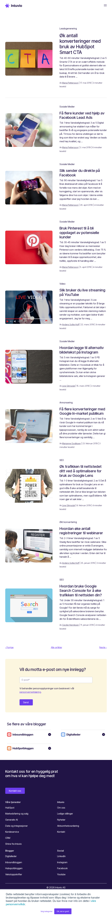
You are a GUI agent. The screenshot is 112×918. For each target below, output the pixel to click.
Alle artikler (56, 647)
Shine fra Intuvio (13, 843)
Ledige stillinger (65, 813)
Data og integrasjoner (16, 825)
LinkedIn (61, 856)
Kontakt (61, 831)
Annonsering (66, 402)
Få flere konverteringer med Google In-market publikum (82, 411)
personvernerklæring (30, 692)
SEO (62, 460)
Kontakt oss (15, 790)
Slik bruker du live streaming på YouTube (82, 292)
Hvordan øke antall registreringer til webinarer (81, 530)
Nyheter (61, 819)
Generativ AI (11, 819)
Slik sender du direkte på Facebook (80, 172)
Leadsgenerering (68, 28)
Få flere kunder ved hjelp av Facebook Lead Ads (82, 115)
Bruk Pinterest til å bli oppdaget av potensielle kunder (79, 232)
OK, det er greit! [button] (63, 911)
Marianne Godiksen (71, 443)
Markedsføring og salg (16, 813)
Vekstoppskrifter (13, 874)
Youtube (61, 874)
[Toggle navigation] (104, 5)
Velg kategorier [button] (46, 911)
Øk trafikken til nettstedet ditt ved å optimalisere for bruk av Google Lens (81, 471)
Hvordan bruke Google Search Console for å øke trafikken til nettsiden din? (81, 590)
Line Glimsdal (68, 386)
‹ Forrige (9, 647)
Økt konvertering (68, 522)
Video (62, 283)
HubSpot (9, 807)
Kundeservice (12, 831)
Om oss (61, 807)
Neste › (103, 647)
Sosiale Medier (67, 106)
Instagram (62, 862)
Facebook (62, 868)
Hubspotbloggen (13, 868)
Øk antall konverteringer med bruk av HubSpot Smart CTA (80, 44)
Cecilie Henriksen (70, 625)
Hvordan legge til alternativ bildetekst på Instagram (82, 349)
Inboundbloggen (13, 862)
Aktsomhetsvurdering (68, 825)
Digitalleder (11, 856)
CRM (7, 837)
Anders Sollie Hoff (70, 324)
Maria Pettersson (70, 83)
